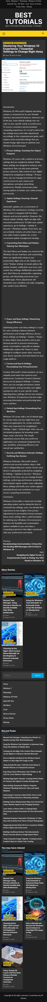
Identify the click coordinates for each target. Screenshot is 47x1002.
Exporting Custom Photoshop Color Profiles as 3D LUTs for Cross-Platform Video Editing (22, 773)
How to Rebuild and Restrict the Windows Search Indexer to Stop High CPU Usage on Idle (21, 759)
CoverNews (33, 995)
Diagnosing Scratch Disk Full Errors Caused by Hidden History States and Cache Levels (23, 826)
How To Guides (8, 43)
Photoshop (23, 1)
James (7, 55)
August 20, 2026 (10, 665)
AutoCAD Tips (12, 4)
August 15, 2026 (9, 986)
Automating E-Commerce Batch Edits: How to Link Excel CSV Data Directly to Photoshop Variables (22, 796)
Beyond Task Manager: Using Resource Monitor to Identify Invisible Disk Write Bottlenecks (22, 739)
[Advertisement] (23, 99)
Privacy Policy (20, 7)
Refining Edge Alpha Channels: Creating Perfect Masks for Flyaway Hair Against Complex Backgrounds (23, 780)
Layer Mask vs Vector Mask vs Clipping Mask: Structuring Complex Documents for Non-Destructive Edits (23, 811)
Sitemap (29, 7)
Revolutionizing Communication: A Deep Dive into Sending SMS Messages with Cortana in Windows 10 (22, 545)
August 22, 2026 (32, 615)
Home (8, 1)
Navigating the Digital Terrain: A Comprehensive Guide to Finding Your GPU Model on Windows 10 (25, 556)
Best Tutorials (23, 18)
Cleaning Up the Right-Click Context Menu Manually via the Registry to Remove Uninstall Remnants (22, 752)
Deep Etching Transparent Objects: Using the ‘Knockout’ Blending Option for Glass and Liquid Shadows (21, 788)
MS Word (21, 4)
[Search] (43, 33)
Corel (27, 4)
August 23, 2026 (10, 617)
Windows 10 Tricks (34, 1)
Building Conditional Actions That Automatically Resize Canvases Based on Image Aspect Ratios (21, 833)
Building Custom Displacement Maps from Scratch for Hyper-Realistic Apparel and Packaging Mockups (23, 803)
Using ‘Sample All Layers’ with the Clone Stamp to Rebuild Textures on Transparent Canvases (21, 766)
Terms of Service (35, 4)
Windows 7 (15, 1)
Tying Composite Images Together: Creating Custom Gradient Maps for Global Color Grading (22, 840)
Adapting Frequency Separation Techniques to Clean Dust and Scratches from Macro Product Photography (23, 819)
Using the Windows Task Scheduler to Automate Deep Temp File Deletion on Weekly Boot (34, 605)
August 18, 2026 (32, 937)
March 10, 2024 (16, 55)
